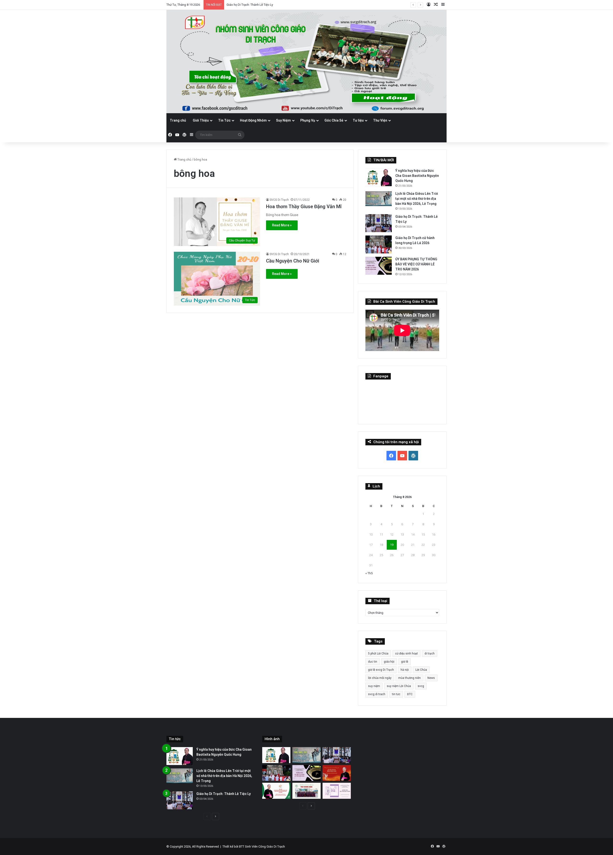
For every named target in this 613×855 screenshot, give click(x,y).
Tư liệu (358, 120)
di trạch (430, 653)
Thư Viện (380, 120)
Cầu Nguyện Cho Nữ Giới (292, 261)
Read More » (282, 225)
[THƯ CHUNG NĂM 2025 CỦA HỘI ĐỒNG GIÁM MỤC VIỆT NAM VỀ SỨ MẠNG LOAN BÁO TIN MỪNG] (306, 791)
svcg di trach (376, 694)
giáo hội (389, 661)
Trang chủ (178, 120)
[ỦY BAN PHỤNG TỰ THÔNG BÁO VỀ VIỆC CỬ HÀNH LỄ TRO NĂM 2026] (378, 266)
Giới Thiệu (201, 120)
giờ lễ (404, 661)
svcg (421, 686)
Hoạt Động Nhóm (253, 120)
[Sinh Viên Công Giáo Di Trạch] (306, 61)
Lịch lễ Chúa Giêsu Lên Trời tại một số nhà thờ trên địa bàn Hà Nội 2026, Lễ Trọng (416, 199)
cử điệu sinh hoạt (406, 653)
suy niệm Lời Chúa (399, 686)
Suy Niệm (283, 120)
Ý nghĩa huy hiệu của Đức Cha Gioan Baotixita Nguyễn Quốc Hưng (417, 176)
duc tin (372, 661)
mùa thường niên (409, 678)
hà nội (405, 669)
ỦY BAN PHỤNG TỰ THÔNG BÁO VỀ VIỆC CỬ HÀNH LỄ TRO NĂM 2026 (416, 264)
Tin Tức (224, 120)
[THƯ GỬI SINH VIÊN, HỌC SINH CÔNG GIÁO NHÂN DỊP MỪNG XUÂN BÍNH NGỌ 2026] (337, 773)
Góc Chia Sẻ (333, 120)
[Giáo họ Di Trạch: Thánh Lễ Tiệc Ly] (378, 223)
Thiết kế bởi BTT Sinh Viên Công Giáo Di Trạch (253, 846)
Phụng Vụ (307, 120)
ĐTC (410, 694)
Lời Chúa (421, 669)
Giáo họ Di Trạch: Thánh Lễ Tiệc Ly (250, 4)
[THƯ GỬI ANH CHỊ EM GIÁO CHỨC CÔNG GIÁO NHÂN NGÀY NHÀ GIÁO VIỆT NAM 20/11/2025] (276, 791)
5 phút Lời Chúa (378, 653)
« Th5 (369, 573)
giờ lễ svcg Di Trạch (381, 669)
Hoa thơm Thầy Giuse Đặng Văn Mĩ (303, 206)
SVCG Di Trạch (279, 199)
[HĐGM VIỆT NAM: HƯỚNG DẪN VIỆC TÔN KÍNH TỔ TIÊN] (337, 791)
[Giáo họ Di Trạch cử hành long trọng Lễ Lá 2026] (378, 244)
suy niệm (374, 686)
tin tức (396, 694)
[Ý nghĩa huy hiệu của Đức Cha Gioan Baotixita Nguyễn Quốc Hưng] (378, 177)
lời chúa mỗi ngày (380, 678)
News (431, 678)
